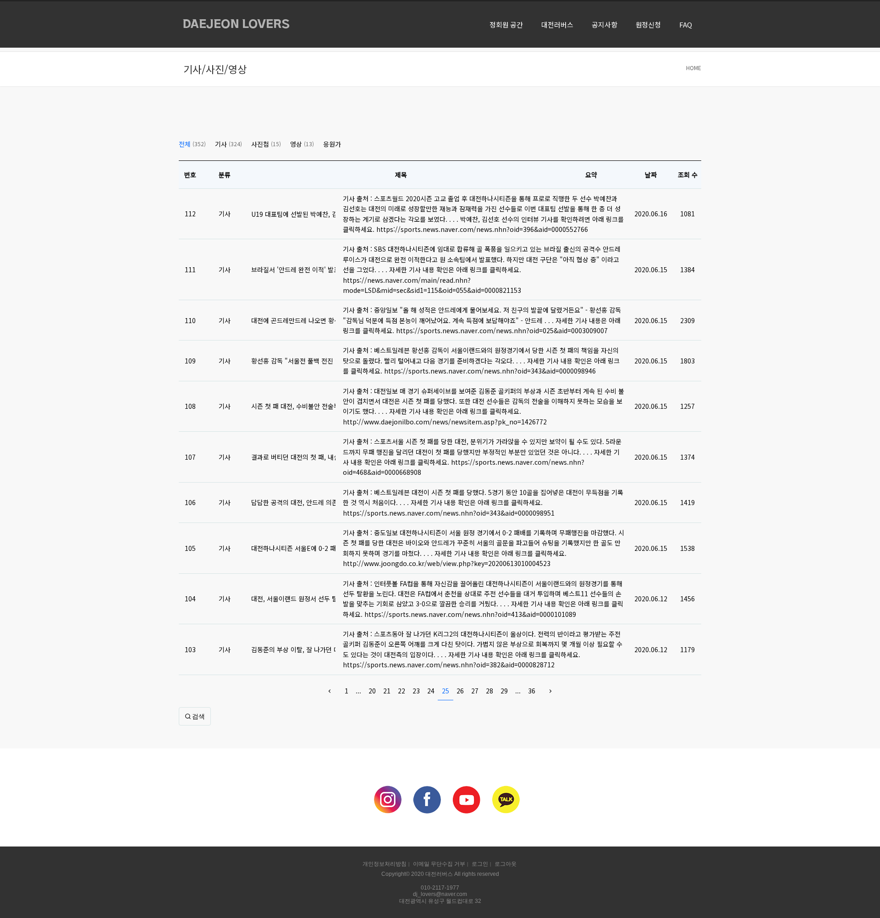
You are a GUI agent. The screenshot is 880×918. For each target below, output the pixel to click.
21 (386, 690)
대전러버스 (557, 24)
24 (430, 690)
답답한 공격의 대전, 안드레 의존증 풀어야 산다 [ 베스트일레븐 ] (293, 502)
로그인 (480, 864)
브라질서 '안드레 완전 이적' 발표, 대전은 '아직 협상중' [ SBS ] (293, 269)
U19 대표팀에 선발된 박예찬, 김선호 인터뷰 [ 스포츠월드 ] (293, 214)
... (358, 690)
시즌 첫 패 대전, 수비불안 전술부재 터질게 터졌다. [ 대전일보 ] (293, 406)
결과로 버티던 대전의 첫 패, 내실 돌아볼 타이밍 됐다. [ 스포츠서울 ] (293, 457)
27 (474, 690)
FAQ (685, 24)
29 (504, 690)
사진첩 (266, 143)
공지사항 (604, 24)
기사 (228, 143)
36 (531, 690)
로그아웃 (506, 864)
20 (372, 690)
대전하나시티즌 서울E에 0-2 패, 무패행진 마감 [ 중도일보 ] (293, 548)
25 (445, 690)
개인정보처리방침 (385, 864)
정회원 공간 (506, 24)
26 (460, 690)
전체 (192, 143)
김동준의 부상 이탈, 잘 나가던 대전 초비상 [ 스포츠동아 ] (293, 649)
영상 (302, 143)
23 (416, 690)
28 (489, 690)
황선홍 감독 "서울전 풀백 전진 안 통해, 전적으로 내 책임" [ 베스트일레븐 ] (293, 360)
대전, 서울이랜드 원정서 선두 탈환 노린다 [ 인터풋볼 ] (293, 598)
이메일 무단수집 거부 (439, 864)
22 (401, 690)
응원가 (332, 143)
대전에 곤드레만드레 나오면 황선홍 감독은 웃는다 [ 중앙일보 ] (293, 320)
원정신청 (648, 24)
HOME (693, 67)
